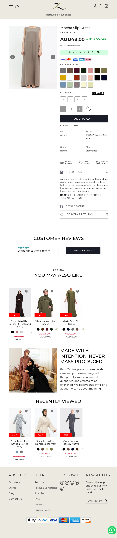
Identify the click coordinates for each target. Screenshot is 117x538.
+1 (82, 449)
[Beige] (90, 84)
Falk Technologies (77, 529)
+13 (82, 329)
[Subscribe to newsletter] (105, 501)
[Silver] (84, 77)
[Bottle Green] (84, 70)
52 (63, 99)
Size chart (40, 493)
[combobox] (95, 6)
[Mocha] (70, 70)
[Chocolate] (97, 70)
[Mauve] (77, 84)
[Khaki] (104, 70)
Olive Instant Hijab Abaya (45, 322)
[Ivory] (84, 84)
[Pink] (90, 70)
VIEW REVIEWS (67, 32)
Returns (39, 482)
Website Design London (43, 529)
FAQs (38, 499)
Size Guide (98, 93)
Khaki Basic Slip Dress (71, 322)
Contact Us (15, 499)
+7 (31, 332)
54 (70, 99)
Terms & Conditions (46, 488)
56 (77, 99)
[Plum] (77, 70)
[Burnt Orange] (77, 77)
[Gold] (63, 77)
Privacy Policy (43, 510)
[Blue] (63, 84)
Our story (14, 482)
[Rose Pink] (17, 332)
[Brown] (42, 329)
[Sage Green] (70, 84)
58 (84, 99)
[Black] (97, 77)
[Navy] (104, 77)
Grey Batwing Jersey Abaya (71, 442)
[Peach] (90, 77)
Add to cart (84, 118)
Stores (12, 488)
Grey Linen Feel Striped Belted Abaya (20, 444)
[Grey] (63, 70)
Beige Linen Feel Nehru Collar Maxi (45, 442)
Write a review (83, 250)
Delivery (39, 504)
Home (49, 15)
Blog (11, 493)
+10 (56, 329)
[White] (70, 77)
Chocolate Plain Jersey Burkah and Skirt (20, 324)
